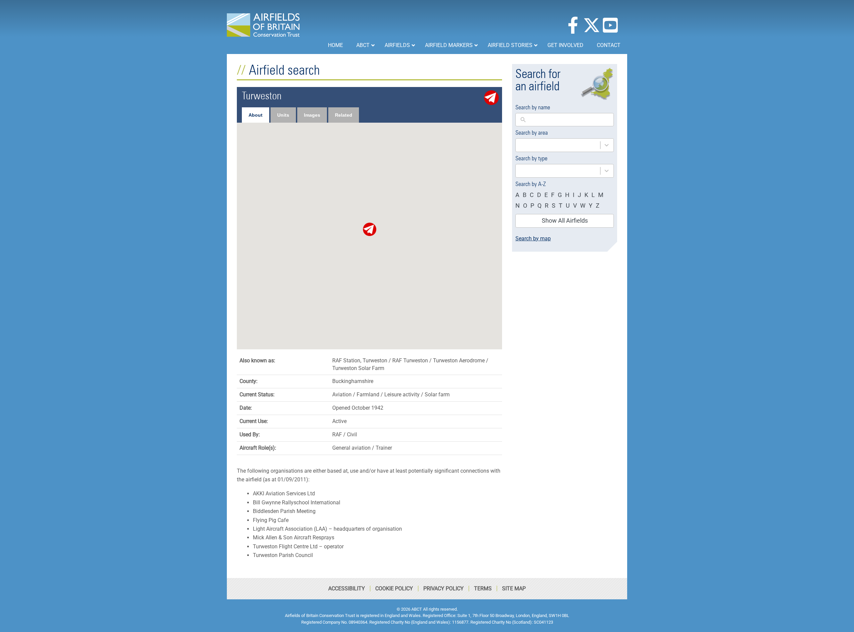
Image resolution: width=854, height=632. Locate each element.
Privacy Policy (443, 588)
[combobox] (564, 145)
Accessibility (346, 588)
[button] (369, 229)
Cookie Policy (394, 588)
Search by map (533, 238)
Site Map (514, 588)
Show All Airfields (565, 220)
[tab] (255, 115)
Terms (483, 588)
